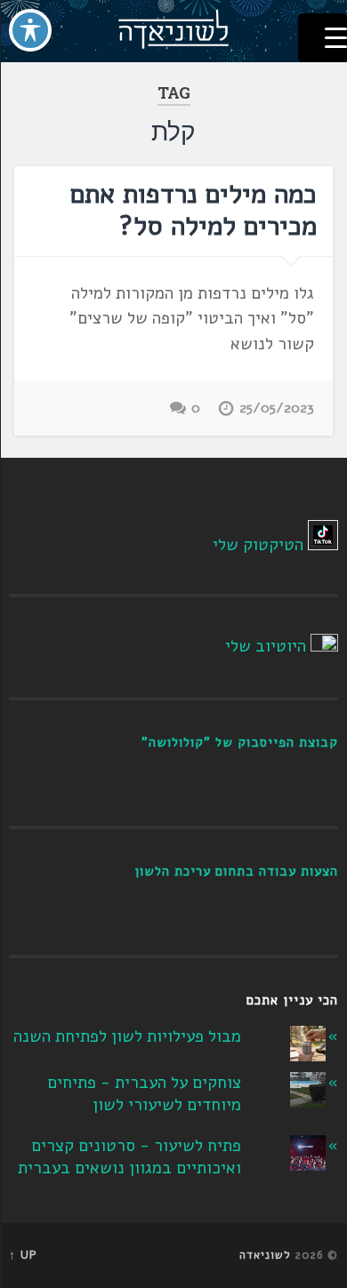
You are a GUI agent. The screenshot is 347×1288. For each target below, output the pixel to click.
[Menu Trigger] (322, 37)
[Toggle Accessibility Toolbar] (30, 30)
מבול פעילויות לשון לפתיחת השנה (127, 1036)
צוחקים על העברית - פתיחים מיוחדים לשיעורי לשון (144, 1093)
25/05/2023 (276, 408)
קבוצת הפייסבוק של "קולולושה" (239, 742)
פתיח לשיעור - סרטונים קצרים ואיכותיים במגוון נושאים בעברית (129, 1157)
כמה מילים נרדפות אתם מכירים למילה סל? (193, 210)
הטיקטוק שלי (258, 544)
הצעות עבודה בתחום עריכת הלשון (236, 871)
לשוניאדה (265, 1255)
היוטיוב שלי (265, 646)
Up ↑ (23, 1255)
